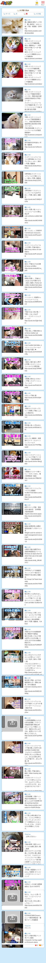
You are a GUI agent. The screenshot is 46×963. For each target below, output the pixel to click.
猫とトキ (28, 20)
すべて (8, 14)
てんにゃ (28, 834)
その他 (38, 14)
